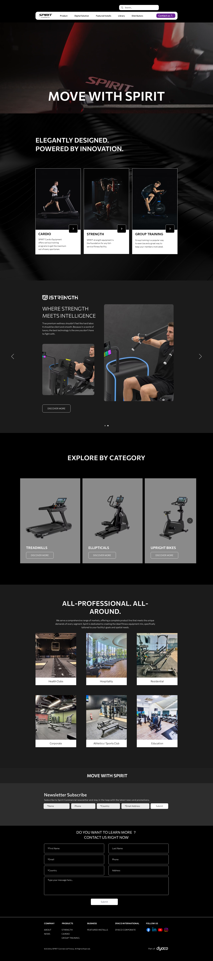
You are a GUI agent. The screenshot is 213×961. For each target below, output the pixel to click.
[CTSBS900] (108, 425)
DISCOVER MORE (40, 555)
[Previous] (12, 356)
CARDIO (66, 934)
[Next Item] (190, 521)
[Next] (73, 229)
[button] (64, 16)
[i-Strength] (105, 425)
